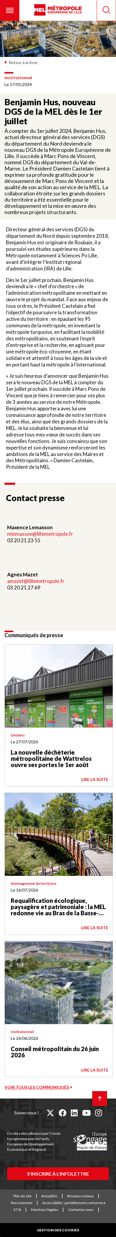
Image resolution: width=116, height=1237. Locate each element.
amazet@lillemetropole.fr (36, 581)
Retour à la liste (23, 62)
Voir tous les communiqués (36, 1087)
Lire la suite (94, 779)
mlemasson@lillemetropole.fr (40, 534)
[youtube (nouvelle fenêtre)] (86, 1113)
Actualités (49, 1196)
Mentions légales (44, 1209)
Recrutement (21, 1203)
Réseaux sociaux (80, 1196)
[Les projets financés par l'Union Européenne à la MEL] (90, 1141)
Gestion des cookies (58, 1230)
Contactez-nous (81, 1209)
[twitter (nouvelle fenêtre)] (50, 1113)
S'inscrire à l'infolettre (58, 1174)
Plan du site (22, 1196)
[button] (9, 10)
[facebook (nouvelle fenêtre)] (62, 1113)
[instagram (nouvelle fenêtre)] (98, 1113)
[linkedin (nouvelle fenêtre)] (74, 1113)
